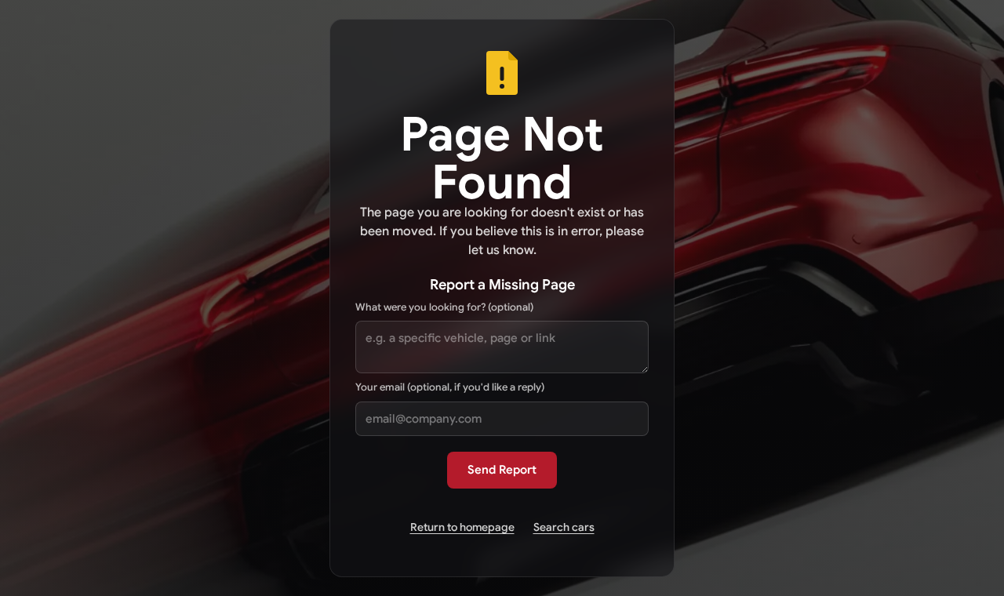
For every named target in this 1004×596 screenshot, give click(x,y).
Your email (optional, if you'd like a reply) (449, 387)
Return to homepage (462, 527)
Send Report (502, 470)
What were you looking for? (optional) (444, 307)
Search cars (564, 527)
